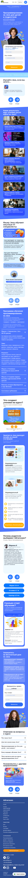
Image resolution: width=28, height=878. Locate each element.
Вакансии (5, 813)
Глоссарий (5, 828)
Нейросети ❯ (9, 778)
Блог (4, 824)
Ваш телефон (8, 55)
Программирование (16, 6)
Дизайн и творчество (8, 839)
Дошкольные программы (9, 843)
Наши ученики (6, 810)
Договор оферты (7, 830)
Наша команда (6, 808)
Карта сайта (6, 819)
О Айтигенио (6, 815)
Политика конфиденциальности (10, 832)
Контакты (5, 817)
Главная (8, 6)
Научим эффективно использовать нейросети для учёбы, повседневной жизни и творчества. (13, 781)
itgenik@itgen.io (7, 860)
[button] (14, 850)
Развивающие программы (9, 847)
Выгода (5, 826)
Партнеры (5, 811)
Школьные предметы (8, 841)
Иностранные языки (8, 845)
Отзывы (5, 806)
